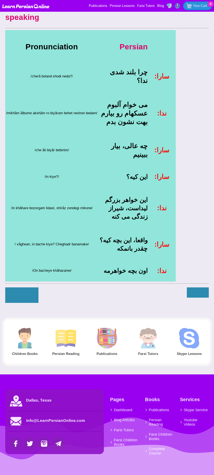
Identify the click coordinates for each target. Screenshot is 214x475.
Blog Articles (124, 420)
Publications (98, 6)
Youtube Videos (190, 422)
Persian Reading (156, 422)
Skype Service (196, 410)
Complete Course (157, 451)
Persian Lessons (122, 6)
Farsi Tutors (146, 6)
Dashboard (123, 410)
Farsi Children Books (125, 442)
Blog (160, 6)
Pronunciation (51, 46)
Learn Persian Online (25, 6)
